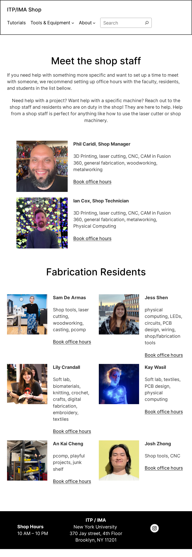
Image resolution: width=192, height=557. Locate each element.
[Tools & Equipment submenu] (72, 23)
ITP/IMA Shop (24, 9)
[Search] (146, 22)
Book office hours (92, 181)
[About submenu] (94, 23)
